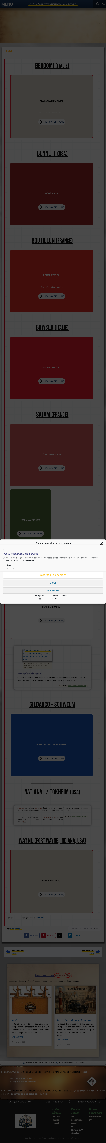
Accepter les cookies (53, 575)
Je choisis (53, 590)
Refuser (53, 583)
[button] (101, 543)
